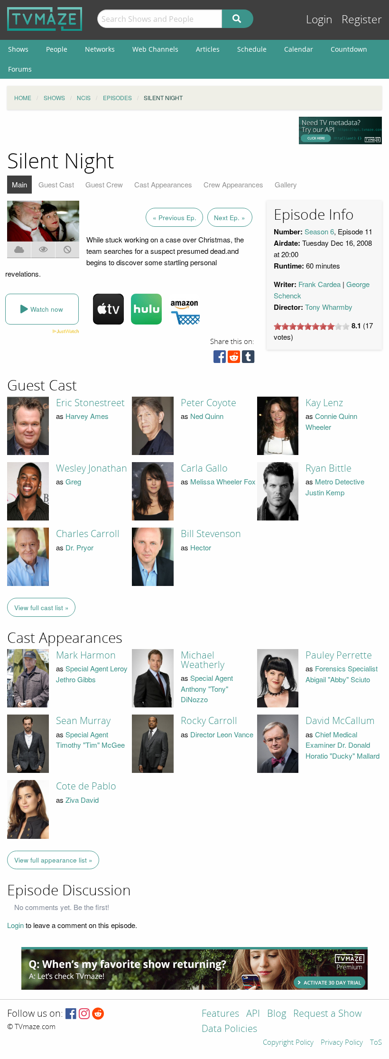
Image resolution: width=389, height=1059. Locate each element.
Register (362, 19)
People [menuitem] (56, 49)
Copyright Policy (288, 1043)
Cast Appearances (163, 184)
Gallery (286, 184)
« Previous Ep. (174, 217)
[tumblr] (248, 359)
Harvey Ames (87, 416)
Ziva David (82, 800)
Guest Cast (56, 184)
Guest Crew (104, 184)
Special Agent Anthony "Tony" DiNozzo (207, 688)
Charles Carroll (88, 533)
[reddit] (234, 359)
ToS (376, 1043)
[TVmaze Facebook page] (70, 1014)
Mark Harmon (86, 655)
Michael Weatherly (202, 660)
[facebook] (219, 359)
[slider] (312, 326)
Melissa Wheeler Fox (223, 481)
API (253, 1014)
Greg (73, 481)
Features (220, 1014)
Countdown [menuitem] (349, 49)
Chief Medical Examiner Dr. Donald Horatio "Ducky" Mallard (343, 745)
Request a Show (327, 1014)
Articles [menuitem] (208, 49)
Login (319, 19)
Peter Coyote (208, 403)
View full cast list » (41, 607)
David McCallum (340, 720)
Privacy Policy (342, 1043)
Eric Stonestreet (90, 403)
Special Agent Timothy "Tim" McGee (90, 739)
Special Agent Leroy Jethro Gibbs (92, 673)
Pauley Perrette (339, 655)
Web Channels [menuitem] (155, 49)
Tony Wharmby (328, 307)
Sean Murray (83, 720)
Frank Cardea (319, 284)
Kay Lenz (324, 403)
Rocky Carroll (209, 720)
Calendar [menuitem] (298, 49)
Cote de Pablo (86, 786)
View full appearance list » (53, 859)
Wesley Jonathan (91, 468)
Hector (200, 547)
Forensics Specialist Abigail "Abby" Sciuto (342, 673)
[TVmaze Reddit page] (98, 1014)
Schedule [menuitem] (252, 49)
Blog (276, 1014)
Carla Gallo (204, 468)
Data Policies (229, 1029)
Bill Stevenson (211, 533)
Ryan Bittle (329, 468)
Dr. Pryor (79, 547)
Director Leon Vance (221, 734)
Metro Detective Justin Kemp (335, 486)
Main (19, 184)
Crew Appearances (233, 184)
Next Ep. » (229, 217)
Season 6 (319, 231)
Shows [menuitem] (18, 49)
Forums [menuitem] (20, 69)
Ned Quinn (206, 416)
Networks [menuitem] (100, 49)
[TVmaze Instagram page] (84, 1014)
